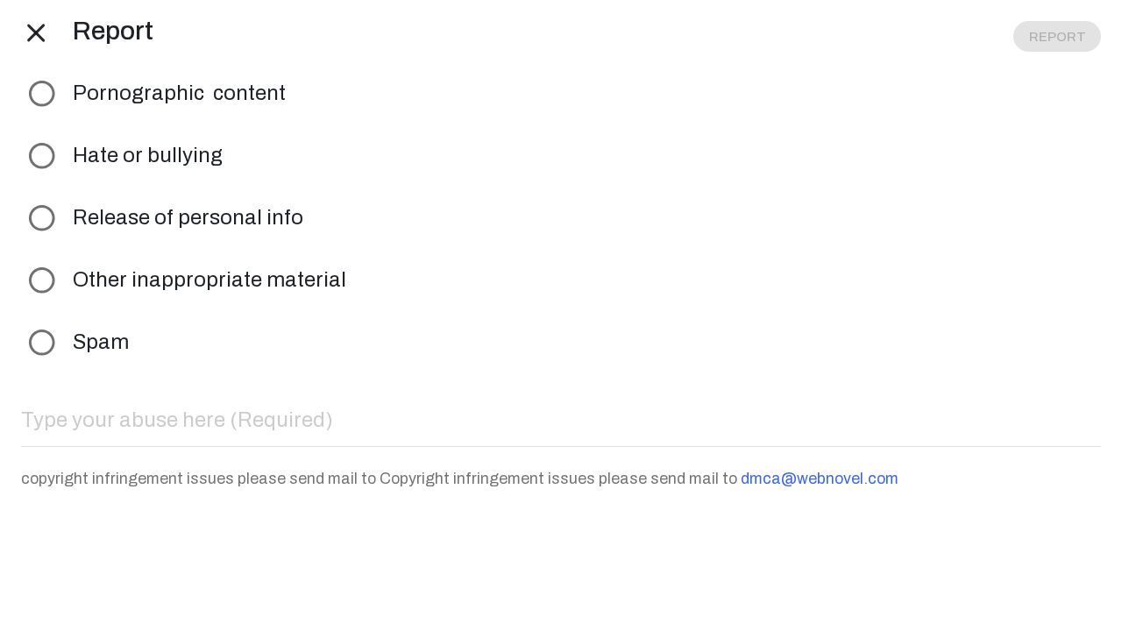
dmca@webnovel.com (819, 478)
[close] (37, 31)
